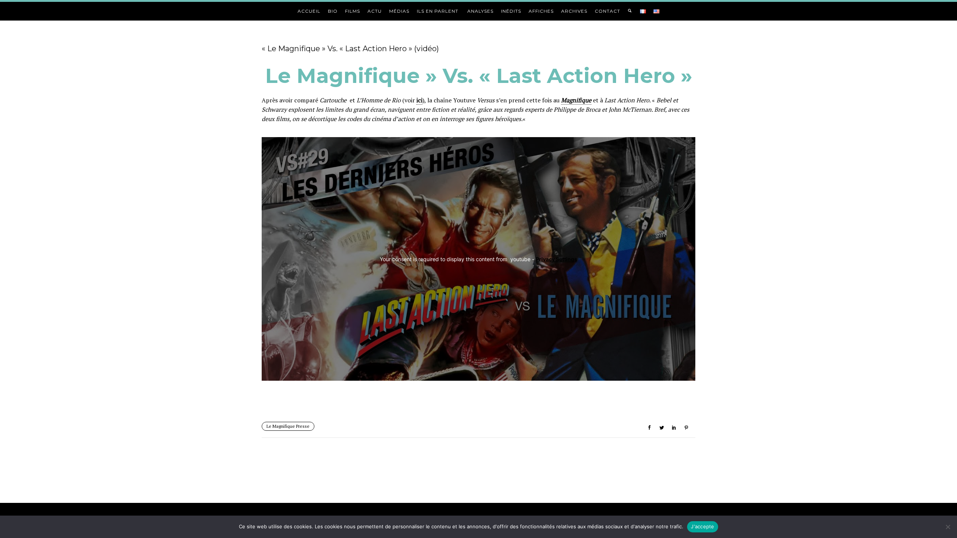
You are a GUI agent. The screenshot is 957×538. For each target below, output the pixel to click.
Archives (574, 11)
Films (352, 11)
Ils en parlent (438, 11)
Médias (399, 11)
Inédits (511, 11)
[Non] (947, 527)
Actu (374, 11)
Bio (333, 11)
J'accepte (702, 526)
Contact (607, 11)
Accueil (309, 11)
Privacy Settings (556, 259)
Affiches (541, 11)
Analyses (480, 11)
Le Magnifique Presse (288, 426)
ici (419, 100)
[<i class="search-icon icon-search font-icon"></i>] (630, 11)
